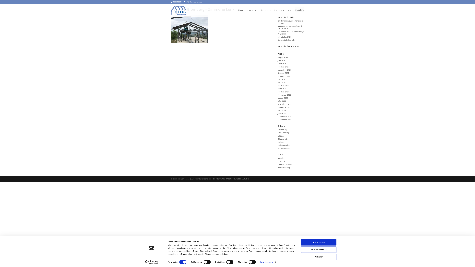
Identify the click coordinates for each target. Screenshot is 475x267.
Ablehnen (319, 257)
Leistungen (251, 10)
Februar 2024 (283, 85)
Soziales (281, 142)
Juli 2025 (281, 79)
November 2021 (284, 104)
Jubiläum (281, 136)
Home (240, 10)
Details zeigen (266, 262)
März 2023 (282, 88)
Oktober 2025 (283, 73)
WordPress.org (284, 167)
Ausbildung (282, 129)
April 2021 (282, 110)
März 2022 (282, 101)
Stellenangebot (284, 145)
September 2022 (284, 95)
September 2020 (284, 116)
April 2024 (282, 82)
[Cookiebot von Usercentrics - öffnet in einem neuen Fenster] (151, 262)
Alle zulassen (319, 242)
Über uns (278, 10)
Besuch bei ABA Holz (286, 40)
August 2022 (283, 98)
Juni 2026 (281, 60)
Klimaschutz (283, 139)
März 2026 (282, 64)
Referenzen (266, 10)
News (290, 10)
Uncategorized (284, 148)
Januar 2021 (282, 113)
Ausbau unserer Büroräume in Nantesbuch (290, 27)
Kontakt (298, 10)
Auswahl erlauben (319, 250)
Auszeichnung (283, 133)
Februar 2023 (283, 92)
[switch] (207, 262)
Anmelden (282, 158)
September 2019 (284, 120)
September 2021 (284, 107)
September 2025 (284, 76)
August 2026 (283, 57)
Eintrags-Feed (283, 161)
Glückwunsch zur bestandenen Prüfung (290, 22)
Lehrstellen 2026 (284, 37)
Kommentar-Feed (285, 164)
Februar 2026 (283, 67)
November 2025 (284, 70)
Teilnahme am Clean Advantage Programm (291, 32)
